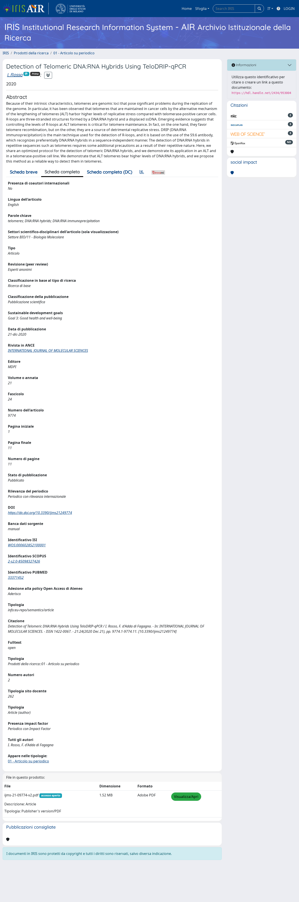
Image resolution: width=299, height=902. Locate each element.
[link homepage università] (70, 8)
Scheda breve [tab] (23, 172)
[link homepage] (26, 8)
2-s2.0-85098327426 (24, 561)
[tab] (142, 172)
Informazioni (245, 65)
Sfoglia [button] (201, 8)
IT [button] (269, 8)
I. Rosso (15, 74)
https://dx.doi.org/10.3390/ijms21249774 (40, 512)
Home (187, 8)
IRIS (6, 53)
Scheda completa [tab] (62, 171)
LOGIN (289, 8)
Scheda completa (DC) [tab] (109, 172)
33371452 (16, 577)
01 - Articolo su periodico (74, 53)
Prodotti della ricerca (31, 53)
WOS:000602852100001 (27, 545)
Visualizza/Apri (186, 796)
